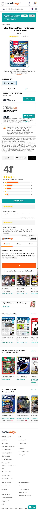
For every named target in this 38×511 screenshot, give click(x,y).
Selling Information (7, 497)
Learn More (26, 122)
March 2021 (20, 289)
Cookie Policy (5, 475)
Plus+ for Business (7, 459)
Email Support (22, 443)
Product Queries (6, 486)
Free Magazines (6, 449)
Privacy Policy (5, 462)
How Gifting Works (24, 451)
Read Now (6, 306)
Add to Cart (9, 293)
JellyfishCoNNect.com (25, 495)
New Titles (5, 443)
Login (3, 504)
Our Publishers (6, 456)
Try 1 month (28, 116)
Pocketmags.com (24, 489)
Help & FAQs (22, 440)
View (3, 293)
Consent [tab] (7, 244)
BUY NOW (28, 99)
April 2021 (5, 289)
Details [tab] (19, 244)
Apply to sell (5, 501)
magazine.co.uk (23, 492)
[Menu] (3, 3)
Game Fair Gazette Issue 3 (8, 337)
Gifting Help (22, 455)
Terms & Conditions (7, 472)
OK (19, 265)
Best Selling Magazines (8, 446)
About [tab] (31, 244)
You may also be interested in (9, 390)
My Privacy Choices (7, 478)
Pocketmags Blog (7, 453)
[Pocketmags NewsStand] (12, 4)
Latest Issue (6, 24)
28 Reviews (24, 36)
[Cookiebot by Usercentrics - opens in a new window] (28, 239)
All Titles (4, 440)
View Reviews (19, 201)
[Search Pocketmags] (4, 9)
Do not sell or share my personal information (19, 271)
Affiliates (4, 489)
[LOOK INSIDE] (19, 66)
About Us (21, 486)
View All (33, 314)
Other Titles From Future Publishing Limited (13, 351)
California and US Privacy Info (8, 467)
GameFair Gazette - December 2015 (23, 337)
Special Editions (9, 314)
